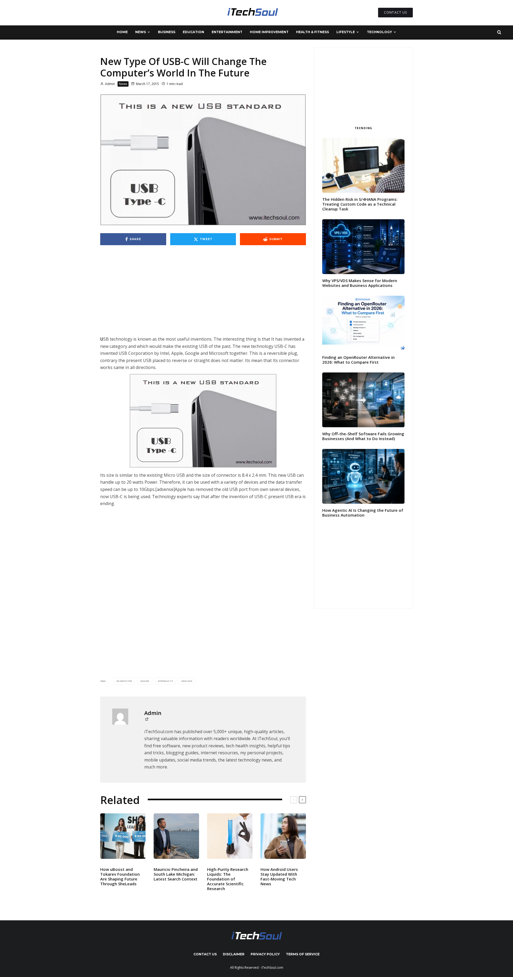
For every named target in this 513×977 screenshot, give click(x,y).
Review (187, 680)
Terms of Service (303, 954)
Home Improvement (269, 32)
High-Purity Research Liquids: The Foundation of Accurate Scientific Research (227, 879)
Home (122, 32)
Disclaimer (233, 954)
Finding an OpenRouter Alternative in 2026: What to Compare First (358, 359)
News (140, 32)
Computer (125, 680)
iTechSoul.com (272, 967)
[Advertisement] (203, 296)
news (145, 680)
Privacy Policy (265, 954)
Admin (109, 84)
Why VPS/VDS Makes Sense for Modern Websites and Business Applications (359, 283)
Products (166, 680)
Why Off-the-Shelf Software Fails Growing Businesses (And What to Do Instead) (363, 436)
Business (166, 32)
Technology (379, 32)
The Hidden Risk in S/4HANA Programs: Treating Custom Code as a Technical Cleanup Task (360, 204)
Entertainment (227, 32)
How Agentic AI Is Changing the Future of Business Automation (362, 512)
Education (193, 32)
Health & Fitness (312, 32)
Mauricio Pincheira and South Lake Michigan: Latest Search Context (176, 874)
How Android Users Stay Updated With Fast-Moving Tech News (279, 876)
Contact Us (205, 954)
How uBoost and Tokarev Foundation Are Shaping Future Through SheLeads (120, 876)
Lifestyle (345, 32)
